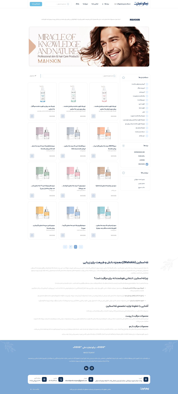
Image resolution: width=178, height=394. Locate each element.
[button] (122, 4)
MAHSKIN (113, 116)
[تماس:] (60, 379)
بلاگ (77, 4)
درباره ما (85, 4)
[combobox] (58, 4)
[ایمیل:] (90, 379)
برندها (106, 4)
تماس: (55, 378)
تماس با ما (95, 4)
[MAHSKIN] (93, 116)
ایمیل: (85, 378)
